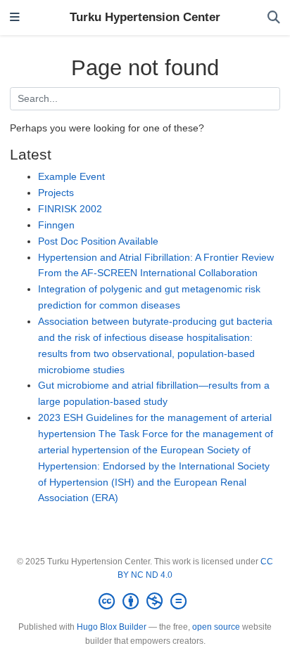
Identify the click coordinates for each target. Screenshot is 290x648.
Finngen (56, 225)
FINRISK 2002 (70, 208)
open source (216, 627)
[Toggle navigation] (15, 18)
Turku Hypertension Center (145, 17)
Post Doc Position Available (98, 241)
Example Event (71, 176)
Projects (56, 192)
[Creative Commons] (145, 601)
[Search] (273, 18)
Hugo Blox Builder (111, 627)
